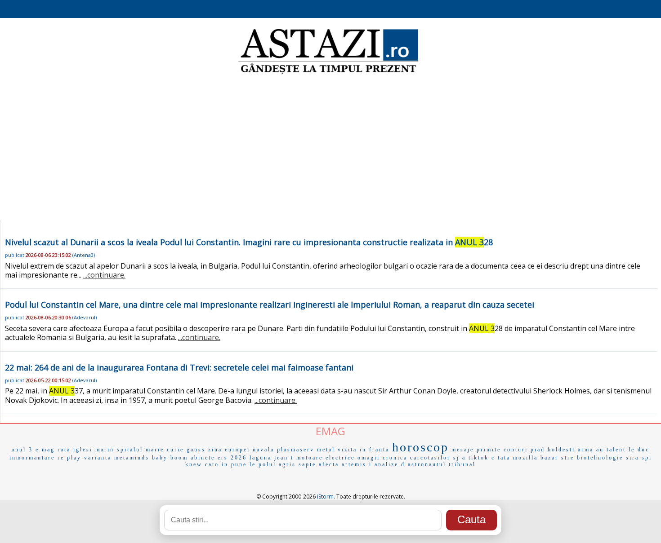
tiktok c (482, 458)
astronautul (427, 464)
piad (538, 449)
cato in (216, 464)
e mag (45, 449)
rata (64, 449)
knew (193, 464)
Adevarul (84, 317)
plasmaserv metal (306, 449)
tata (504, 458)
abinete (203, 458)
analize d (390, 464)
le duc (639, 449)
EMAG (330, 431)
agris (287, 464)
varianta (98, 458)
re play (69, 458)
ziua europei (229, 449)
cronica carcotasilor (417, 458)
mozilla (525, 458)
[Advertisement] (330, 148)
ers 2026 (232, 458)
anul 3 (22, 449)
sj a (459, 458)
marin (104, 449)
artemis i (357, 464)
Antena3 (84, 255)
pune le (243, 464)
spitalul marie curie (150, 449)
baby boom (170, 458)
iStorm (325, 496)
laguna (261, 458)
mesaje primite (476, 449)
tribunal (462, 464)
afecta (329, 464)
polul (267, 464)
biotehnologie (600, 458)
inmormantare (32, 458)
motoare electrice (325, 458)
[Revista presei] (328, 73)
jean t (284, 458)
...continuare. (104, 275)
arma (586, 449)
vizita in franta (363, 449)
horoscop (420, 447)
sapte (307, 464)
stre (567, 458)
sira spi (639, 458)
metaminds (131, 458)
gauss (196, 449)
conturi (516, 449)
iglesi (83, 449)
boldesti (561, 449)
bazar (549, 458)
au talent (611, 449)
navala (263, 449)
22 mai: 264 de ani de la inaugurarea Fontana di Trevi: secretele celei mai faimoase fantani (179, 367)
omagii (368, 458)
